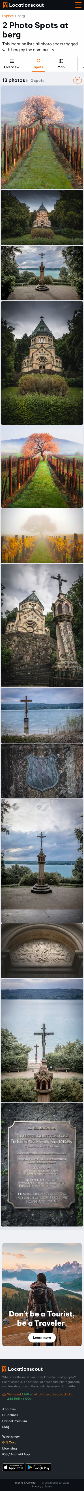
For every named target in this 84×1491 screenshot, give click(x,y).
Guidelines (10, 1415)
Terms (48, 1486)
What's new (11, 1436)
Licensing (9, 1448)
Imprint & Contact (26, 1482)
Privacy (36, 1486)
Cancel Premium (14, 1421)
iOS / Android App (16, 1454)
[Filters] (77, 80)
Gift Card (9, 1442)
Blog (5, 1427)
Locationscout (23, 5)
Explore (8, 16)
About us (9, 1409)
